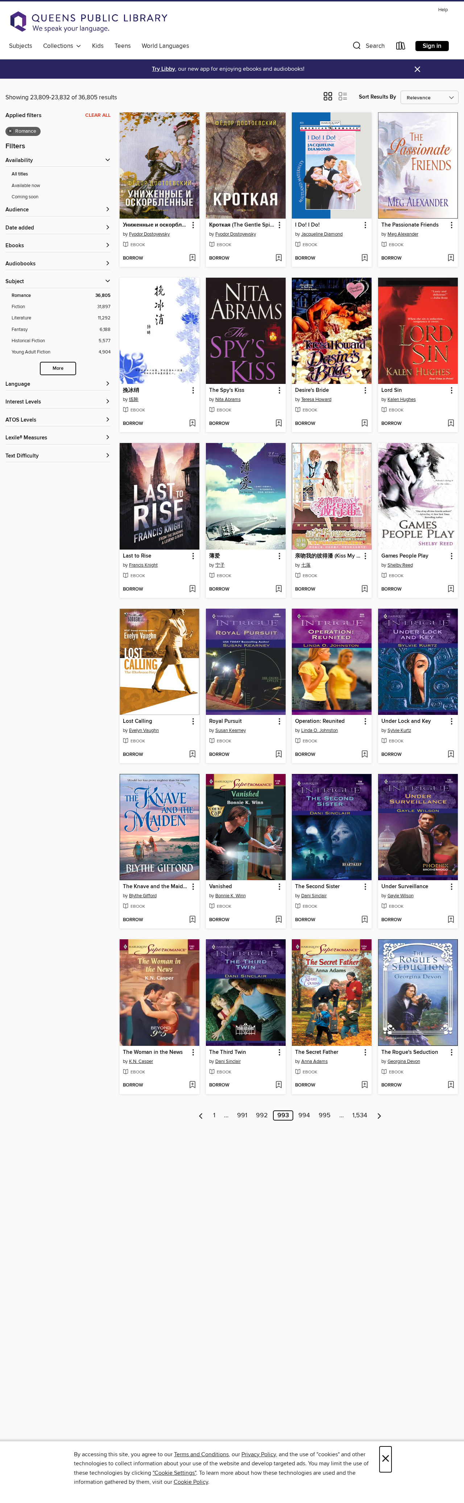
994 (304, 1115)
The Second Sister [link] (317, 886)
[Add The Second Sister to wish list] (364, 920)
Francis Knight (143, 565)
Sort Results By (377, 97)
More (58, 368)
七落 (306, 565)
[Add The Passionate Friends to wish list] (450, 258)
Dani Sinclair (314, 896)
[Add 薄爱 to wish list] (278, 589)
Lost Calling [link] (137, 721)
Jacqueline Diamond (322, 234)
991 (242, 1115)
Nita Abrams (228, 399)
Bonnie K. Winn (230, 896)
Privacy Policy (258, 1454)
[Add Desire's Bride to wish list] (364, 423)
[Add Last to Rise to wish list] (192, 589)
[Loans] (401, 47)
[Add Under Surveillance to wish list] (450, 920)
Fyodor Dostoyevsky (149, 234)
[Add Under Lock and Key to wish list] (450, 754)
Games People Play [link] (404, 556)
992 (262, 1115)
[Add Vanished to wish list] (278, 920)
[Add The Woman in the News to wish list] (192, 1085)
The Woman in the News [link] (153, 1052)
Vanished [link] (220, 886)
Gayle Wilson (401, 896)
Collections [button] (59, 46)
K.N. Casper (141, 1061)
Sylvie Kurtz (399, 730)
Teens (123, 46)
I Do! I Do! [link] (307, 225)
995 (325, 1115)
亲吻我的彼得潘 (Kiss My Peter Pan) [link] (328, 556)
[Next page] (379, 1115)
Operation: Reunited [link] (320, 721)
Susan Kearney (230, 730)
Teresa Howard (316, 399)
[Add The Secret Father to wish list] (364, 1085)
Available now (26, 186)
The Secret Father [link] (316, 1052)
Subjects (20, 46)
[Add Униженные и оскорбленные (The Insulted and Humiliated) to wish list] (192, 258)
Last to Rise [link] (137, 556)
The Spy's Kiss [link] (226, 390)
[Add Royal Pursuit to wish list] (278, 754)
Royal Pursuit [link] (225, 721)
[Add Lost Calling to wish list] (192, 754)
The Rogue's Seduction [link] (409, 1052)
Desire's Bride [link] (312, 390)
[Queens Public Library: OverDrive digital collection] (89, 22)
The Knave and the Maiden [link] (156, 886)
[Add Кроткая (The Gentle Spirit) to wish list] (278, 258)
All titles (20, 174)
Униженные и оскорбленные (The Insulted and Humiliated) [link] (156, 225)
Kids (98, 46)
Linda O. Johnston (319, 730)
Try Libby (163, 69)
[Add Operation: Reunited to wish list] (364, 754)
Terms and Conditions (201, 1454)
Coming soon (25, 197)
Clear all (98, 115)
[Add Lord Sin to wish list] (450, 423)
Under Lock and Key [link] (406, 721)
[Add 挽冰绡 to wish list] (192, 423)
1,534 (359, 1115)
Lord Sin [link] (391, 390)
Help (443, 10)
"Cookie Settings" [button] (174, 1473)
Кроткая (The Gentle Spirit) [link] (242, 225)
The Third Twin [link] (227, 1052)
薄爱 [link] (214, 556)
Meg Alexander (403, 234)
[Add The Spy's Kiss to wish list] (278, 423)
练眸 (133, 399)
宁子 (220, 565)
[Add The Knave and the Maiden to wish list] (192, 920)
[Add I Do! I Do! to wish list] (364, 258)
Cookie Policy (191, 1482)
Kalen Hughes (402, 399)
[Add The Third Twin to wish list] (278, 1085)
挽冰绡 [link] (131, 390)
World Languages (165, 46)
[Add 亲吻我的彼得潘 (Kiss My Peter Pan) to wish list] (364, 589)
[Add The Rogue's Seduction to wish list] (450, 1085)
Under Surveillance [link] (404, 886)
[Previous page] (201, 1115)
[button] (368, 47)
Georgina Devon (404, 1061)
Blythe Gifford (143, 896)
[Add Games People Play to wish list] (450, 589)
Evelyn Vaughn (144, 730)
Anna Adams (314, 1061)
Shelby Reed (400, 565)
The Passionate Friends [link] (410, 225)
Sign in (432, 46)
